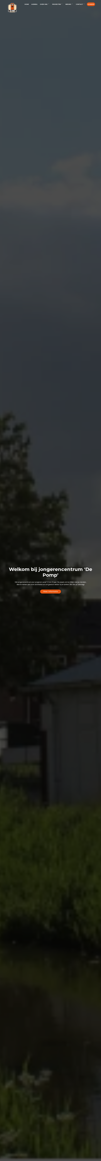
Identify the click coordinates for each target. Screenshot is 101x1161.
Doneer (91, 4)
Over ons (43, 4)
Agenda (34, 4)
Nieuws (68, 4)
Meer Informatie (50, 591)
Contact (79, 4)
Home (27, 4)
